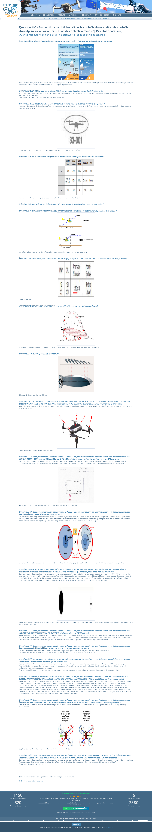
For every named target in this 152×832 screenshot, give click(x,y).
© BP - (61, 813)
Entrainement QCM (70, 813)
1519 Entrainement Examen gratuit (31, 781)
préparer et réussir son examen (86, 813)
